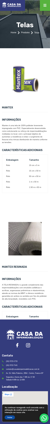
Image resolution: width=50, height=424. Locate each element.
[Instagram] (30, 346)
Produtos (25, 32)
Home (13, 32)
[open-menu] (45, 5)
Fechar (9, 417)
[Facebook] (19, 346)
